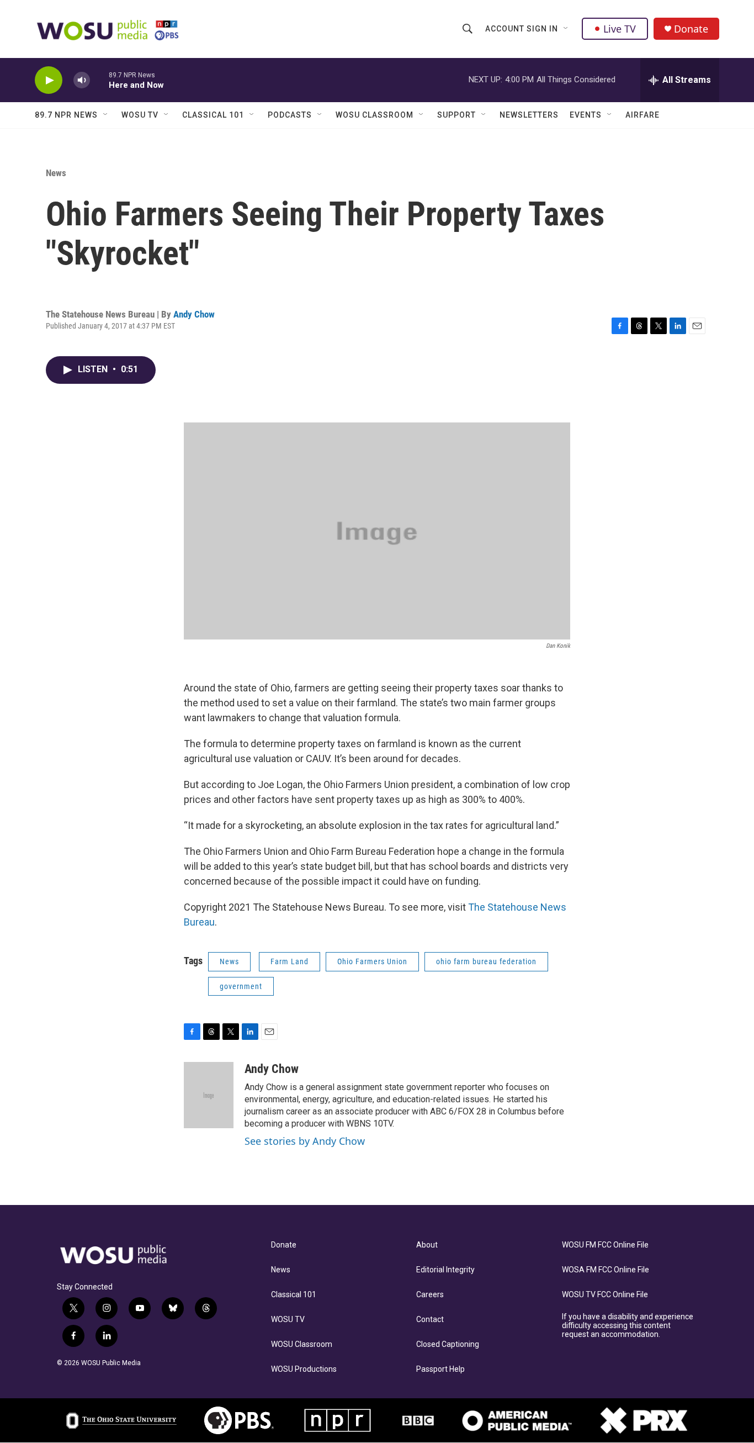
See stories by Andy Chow (305, 1141)
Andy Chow (194, 314)
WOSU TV (139, 114)
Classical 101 (213, 114)
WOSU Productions (304, 1369)
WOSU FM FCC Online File (605, 1245)
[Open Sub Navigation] (566, 28)
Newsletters (529, 114)
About (427, 1245)
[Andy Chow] (208, 1095)
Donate (691, 29)
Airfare (642, 114)
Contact (430, 1319)
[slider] (99, 80)
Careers (430, 1295)
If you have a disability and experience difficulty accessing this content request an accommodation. (627, 1326)
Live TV (619, 28)
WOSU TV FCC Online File (605, 1295)
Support (456, 114)
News (56, 172)
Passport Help (440, 1369)
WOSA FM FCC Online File (605, 1270)
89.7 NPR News (66, 114)
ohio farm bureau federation (486, 961)
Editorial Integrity (445, 1270)
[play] (48, 80)
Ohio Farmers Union (372, 961)
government (241, 986)
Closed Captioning (447, 1344)
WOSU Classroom (374, 114)
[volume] (81, 80)
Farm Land (289, 961)
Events (586, 114)
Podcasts (290, 114)
